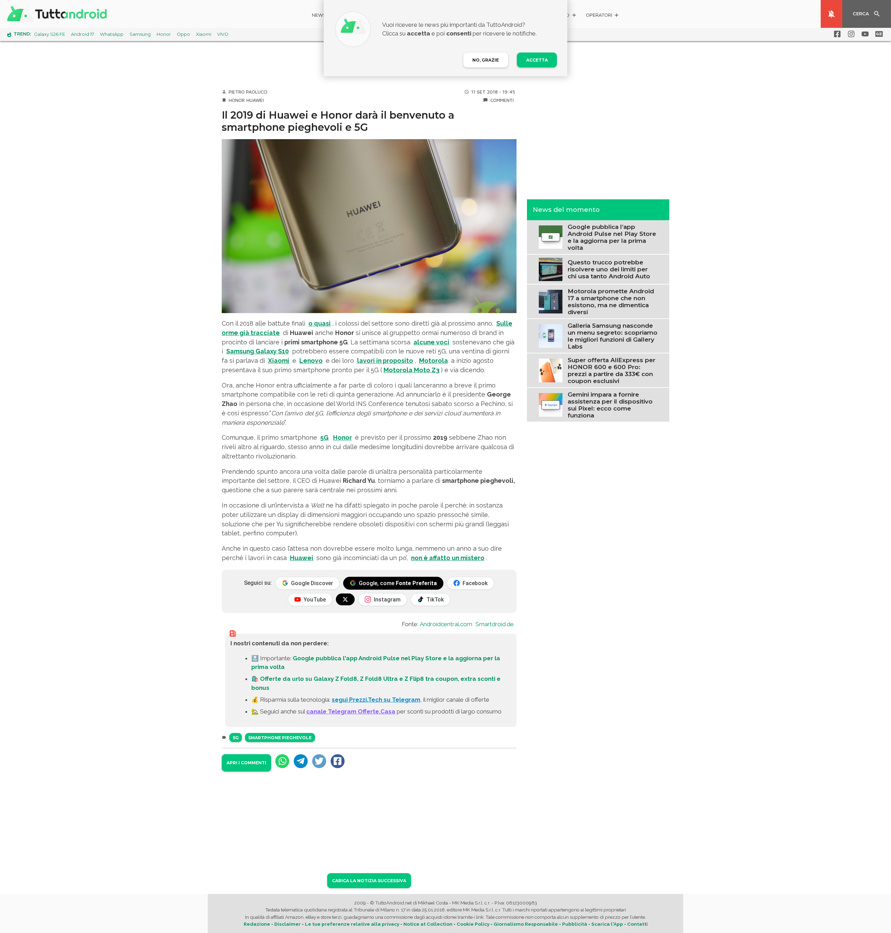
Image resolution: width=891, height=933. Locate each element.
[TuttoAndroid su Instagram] (850, 34)
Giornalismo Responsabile (526, 924)
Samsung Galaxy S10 (257, 351)
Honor (164, 34)
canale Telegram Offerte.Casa (350, 711)
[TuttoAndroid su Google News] (878, 34)
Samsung (140, 34)
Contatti (637, 924)
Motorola (433, 360)
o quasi (319, 323)
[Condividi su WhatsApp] (282, 761)
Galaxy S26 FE (49, 34)
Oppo (183, 34)
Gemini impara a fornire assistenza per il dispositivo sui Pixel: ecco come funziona (610, 404)
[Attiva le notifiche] (831, 14)
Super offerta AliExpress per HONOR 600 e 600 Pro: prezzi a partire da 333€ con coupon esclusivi (611, 370)
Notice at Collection (427, 924)
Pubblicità (574, 924)
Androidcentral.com (446, 624)
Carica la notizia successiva (369, 880)
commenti (502, 100)
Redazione (257, 924)
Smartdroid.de (494, 624)
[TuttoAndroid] (58, 14)
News (319, 15)
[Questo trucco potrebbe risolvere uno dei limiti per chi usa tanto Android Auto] (550, 268)
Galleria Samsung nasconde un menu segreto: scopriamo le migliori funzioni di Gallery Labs (612, 336)
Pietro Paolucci (248, 92)
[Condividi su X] (319, 761)
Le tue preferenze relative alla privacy (352, 924)
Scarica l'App (607, 924)
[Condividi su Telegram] (301, 761)
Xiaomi (203, 34)
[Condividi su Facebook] (338, 761)
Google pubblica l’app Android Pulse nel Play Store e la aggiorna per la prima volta (612, 237)
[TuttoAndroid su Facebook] (836, 34)
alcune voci (431, 342)
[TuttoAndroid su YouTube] (864, 34)
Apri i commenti (246, 762)
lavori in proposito (385, 360)
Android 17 (82, 34)
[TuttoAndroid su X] (345, 599)
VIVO (222, 34)
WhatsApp (112, 34)
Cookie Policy (473, 924)
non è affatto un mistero (447, 557)
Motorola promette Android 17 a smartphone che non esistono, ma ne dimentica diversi (611, 301)
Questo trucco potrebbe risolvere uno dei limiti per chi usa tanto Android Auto (609, 269)
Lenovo (311, 360)
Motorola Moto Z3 (412, 370)
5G (324, 437)
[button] (603, 16)
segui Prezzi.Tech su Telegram (376, 699)
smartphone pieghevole (280, 737)
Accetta (537, 60)
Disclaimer (287, 924)
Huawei (255, 100)
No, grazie (485, 60)
